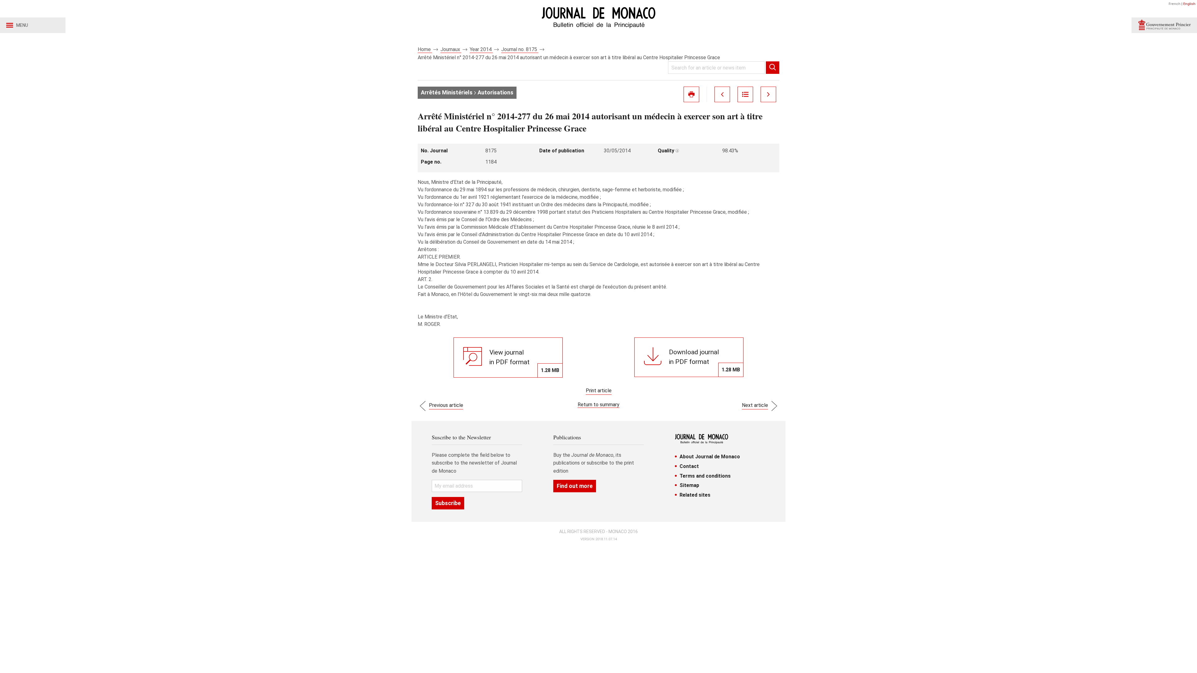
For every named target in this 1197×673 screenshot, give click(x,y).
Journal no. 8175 (519, 49)
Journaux (450, 49)
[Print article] (691, 94)
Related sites (695, 495)
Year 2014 (481, 49)
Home (425, 49)
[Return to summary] (745, 94)
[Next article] (768, 94)
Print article (599, 391)
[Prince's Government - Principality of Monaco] (1164, 25)
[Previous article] (722, 94)
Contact (689, 466)
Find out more (575, 486)
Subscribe (448, 503)
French (1174, 4)
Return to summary (598, 405)
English (1189, 4)
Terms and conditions (705, 476)
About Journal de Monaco (710, 457)
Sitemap (689, 485)
